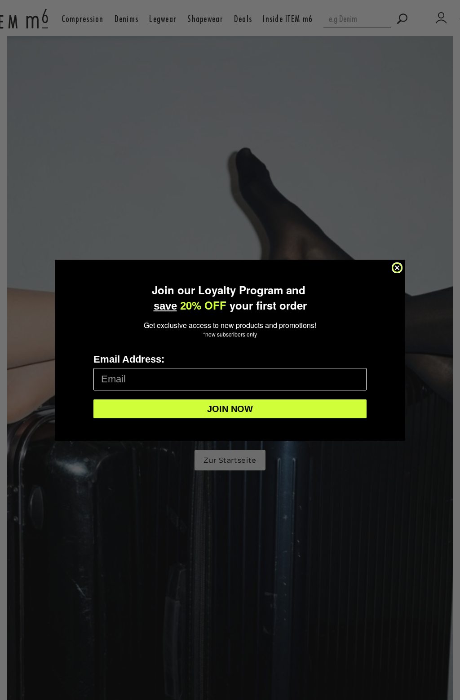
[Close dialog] (397, 267)
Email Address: (128, 359)
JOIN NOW (230, 409)
